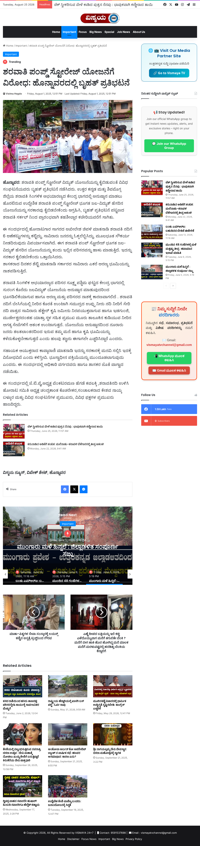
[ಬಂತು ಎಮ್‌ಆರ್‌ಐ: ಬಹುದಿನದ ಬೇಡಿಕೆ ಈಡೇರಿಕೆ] (152, 232)
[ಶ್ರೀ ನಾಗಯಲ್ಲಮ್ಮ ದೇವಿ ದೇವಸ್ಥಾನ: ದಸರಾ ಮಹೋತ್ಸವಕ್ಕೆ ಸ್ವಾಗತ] (112, 734)
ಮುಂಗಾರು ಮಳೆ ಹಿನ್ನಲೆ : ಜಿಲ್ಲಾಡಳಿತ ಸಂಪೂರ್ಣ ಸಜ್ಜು (67, 550)
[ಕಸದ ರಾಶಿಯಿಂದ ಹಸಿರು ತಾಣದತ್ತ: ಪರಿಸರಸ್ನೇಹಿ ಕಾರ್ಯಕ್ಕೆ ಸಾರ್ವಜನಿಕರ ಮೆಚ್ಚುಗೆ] (22, 686)
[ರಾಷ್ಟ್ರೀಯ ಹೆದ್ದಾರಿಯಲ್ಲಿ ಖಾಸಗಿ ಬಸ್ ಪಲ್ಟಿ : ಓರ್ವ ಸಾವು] (67, 686)
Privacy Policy (134, 839)
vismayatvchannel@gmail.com (169, 344)
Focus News (88, 839)
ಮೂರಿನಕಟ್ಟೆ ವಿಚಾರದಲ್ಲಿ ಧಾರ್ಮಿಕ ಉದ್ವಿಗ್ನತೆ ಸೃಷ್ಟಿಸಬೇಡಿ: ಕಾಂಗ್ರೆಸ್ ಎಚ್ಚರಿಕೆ (109, 704)
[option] (67, 546)
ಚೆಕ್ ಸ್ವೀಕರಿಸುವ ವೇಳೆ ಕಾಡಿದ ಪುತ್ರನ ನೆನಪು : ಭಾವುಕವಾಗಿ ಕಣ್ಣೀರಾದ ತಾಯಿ (103, 4)
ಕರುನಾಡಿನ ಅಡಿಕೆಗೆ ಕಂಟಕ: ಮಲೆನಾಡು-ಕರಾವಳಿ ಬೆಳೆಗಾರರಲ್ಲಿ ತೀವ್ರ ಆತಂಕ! (66, 444)
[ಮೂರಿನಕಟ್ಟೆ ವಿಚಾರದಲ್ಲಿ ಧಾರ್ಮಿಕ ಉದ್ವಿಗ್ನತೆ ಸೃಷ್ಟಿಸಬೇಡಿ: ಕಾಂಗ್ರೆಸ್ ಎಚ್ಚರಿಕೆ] (112, 686)
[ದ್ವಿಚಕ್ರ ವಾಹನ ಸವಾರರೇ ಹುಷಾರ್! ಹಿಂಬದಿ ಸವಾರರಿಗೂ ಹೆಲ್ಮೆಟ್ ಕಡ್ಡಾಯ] (22, 786)
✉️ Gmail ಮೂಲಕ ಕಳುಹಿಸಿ (169, 370)
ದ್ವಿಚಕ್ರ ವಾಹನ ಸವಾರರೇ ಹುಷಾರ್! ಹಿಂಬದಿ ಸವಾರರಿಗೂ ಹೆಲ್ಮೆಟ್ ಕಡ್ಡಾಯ (21, 803)
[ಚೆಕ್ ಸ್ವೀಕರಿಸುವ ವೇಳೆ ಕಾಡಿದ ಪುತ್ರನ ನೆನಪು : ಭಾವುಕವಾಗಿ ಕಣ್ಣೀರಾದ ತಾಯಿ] (14, 431)
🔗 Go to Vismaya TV (169, 73)
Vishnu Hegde (14, 93)
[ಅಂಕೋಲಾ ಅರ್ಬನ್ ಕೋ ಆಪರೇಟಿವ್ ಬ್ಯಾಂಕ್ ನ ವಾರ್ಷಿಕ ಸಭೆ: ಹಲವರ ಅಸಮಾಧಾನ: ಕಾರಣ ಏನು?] (67, 734)
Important (69, 31)
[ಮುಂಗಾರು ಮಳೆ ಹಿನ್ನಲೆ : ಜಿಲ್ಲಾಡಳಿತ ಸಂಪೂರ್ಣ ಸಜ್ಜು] (152, 272)
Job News (123, 31)
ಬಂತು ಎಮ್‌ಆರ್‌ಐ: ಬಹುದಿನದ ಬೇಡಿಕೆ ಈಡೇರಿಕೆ (180, 229)
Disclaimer (73, 839)
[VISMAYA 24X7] (100, 16)
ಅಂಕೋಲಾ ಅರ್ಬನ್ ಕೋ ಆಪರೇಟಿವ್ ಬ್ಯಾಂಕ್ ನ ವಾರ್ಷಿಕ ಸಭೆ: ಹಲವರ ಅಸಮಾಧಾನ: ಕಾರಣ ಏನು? (67, 753)
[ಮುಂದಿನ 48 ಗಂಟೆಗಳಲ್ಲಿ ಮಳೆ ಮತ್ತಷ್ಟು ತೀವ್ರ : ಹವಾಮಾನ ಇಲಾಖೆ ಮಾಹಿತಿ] (152, 250)
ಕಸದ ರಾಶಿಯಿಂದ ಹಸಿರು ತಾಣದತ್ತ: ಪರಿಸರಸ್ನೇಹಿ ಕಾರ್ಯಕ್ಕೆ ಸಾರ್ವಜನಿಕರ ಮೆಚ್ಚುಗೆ (21, 704)
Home (56, 31)
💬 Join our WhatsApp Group (169, 146)
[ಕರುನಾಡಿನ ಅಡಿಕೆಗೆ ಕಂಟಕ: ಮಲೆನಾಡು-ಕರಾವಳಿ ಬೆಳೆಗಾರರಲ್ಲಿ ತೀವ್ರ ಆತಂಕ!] (14, 449)
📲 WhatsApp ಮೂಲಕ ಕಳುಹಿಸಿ (169, 358)
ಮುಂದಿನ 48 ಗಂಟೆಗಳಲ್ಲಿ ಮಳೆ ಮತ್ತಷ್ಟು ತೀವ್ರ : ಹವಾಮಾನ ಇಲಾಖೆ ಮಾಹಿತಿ (181, 249)
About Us (139, 31)
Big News (95, 31)
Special (109, 31)
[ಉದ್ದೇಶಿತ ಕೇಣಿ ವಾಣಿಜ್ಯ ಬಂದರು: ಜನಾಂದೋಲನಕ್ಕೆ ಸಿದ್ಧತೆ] (67, 786)
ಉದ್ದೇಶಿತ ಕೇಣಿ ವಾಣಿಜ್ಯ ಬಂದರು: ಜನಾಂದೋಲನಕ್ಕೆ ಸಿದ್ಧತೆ (64, 803)
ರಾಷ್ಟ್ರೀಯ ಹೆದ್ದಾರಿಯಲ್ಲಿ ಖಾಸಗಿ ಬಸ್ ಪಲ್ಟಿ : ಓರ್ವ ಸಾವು (66, 703)
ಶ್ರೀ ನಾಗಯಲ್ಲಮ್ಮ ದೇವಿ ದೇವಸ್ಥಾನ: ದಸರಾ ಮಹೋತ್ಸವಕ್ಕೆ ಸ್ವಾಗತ (110, 751)
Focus (83, 31)
